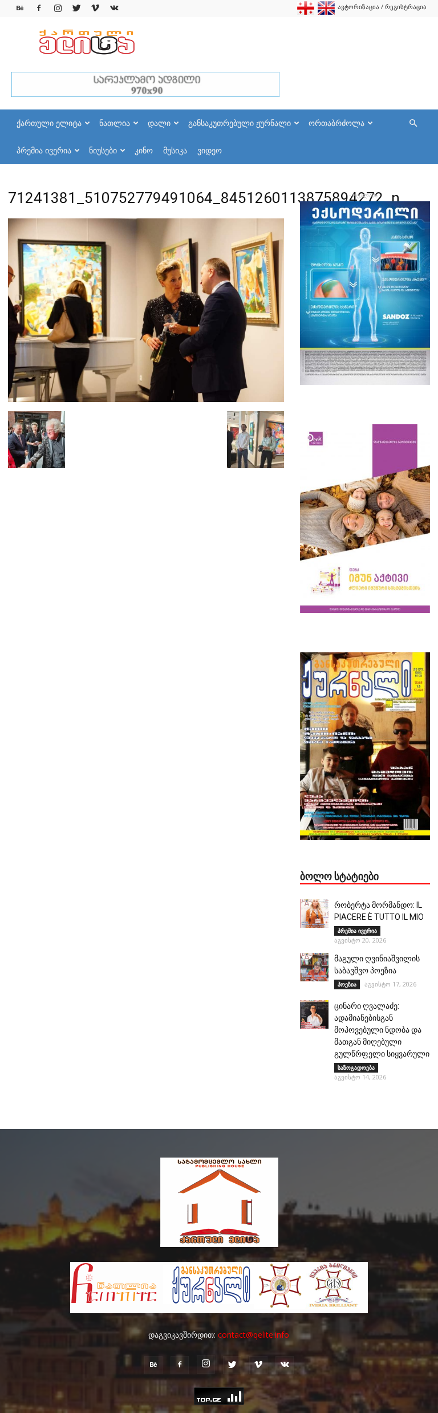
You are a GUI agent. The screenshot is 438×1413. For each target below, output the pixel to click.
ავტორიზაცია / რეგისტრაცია (382, 6)
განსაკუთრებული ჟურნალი (239, 122)
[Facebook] (38, 8)
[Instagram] (57, 8)
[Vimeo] (95, 8)
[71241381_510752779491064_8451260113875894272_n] (146, 399)
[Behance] (20, 8)
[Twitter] (76, 8)
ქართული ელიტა (49, 122)
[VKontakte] (114, 8)
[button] (413, 123)
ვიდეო (209, 150)
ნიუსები (103, 150)
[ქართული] (305, 12)
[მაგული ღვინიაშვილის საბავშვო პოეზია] (314, 967)
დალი (159, 122)
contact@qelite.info (253, 1334)
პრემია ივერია (44, 150)
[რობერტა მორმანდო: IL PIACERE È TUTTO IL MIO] (314, 913)
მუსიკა (175, 150)
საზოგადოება (356, 1067)
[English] (326, 12)
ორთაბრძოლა (336, 122)
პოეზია (347, 984)
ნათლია (114, 122)
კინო (144, 150)
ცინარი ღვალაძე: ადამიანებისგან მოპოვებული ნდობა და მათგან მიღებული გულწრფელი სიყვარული (381, 1029)
